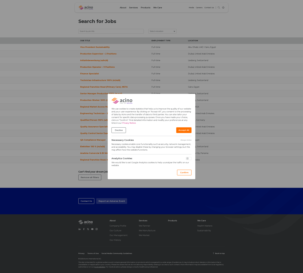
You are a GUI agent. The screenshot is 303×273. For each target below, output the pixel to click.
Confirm (184, 172)
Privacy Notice (129, 123)
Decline (119, 130)
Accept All (183, 130)
